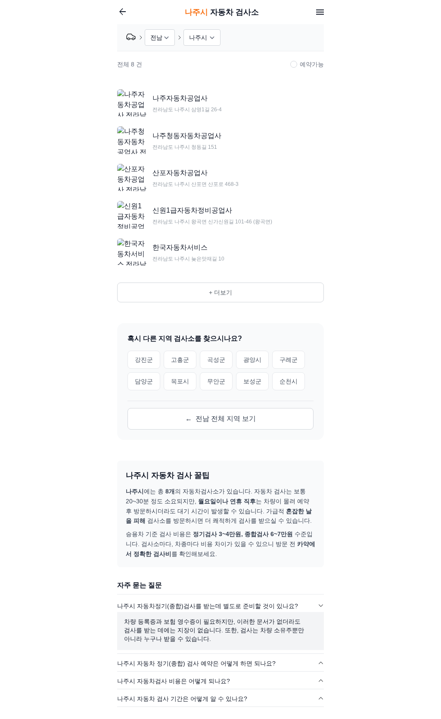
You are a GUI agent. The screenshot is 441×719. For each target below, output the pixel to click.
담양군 (144, 381)
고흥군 (180, 359)
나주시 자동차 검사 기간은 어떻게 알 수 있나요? (182, 698)
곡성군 (216, 359)
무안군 (216, 381)
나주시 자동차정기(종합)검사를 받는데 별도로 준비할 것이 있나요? (207, 606)
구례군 (289, 359)
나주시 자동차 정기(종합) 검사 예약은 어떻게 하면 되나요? (196, 663)
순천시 (289, 381)
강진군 (144, 359)
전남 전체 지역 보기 (220, 418)
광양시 (252, 359)
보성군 (252, 381)
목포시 (180, 381)
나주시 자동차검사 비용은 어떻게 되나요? (173, 681)
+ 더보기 (220, 292)
